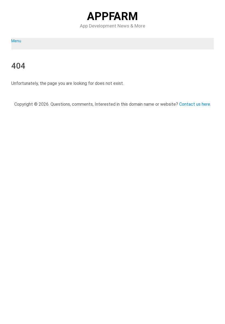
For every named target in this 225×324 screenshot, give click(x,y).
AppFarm (112, 16)
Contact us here (194, 104)
